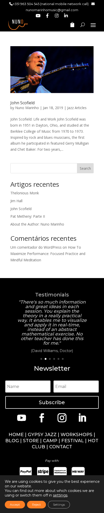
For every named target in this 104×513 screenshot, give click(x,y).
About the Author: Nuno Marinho (37, 224)
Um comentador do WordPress (36, 247)
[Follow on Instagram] (62, 417)
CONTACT (60, 447)
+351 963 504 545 (26, 4)
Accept (15, 504)
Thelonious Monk (24, 193)
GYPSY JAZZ (42, 434)
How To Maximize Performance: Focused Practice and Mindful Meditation (47, 253)
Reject (36, 504)
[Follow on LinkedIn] (82, 417)
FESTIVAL (72, 440)
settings (60, 495)
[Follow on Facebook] (42, 417)
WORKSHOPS (76, 434)
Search (85, 168)
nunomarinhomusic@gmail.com (52, 10)
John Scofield (22, 103)
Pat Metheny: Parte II (27, 216)
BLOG (12, 440)
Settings (59, 504)
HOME (16, 434)
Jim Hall (16, 200)
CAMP (50, 440)
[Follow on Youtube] (22, 417)
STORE (31, 440)
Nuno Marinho (27, 107)
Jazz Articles (77, 107)
